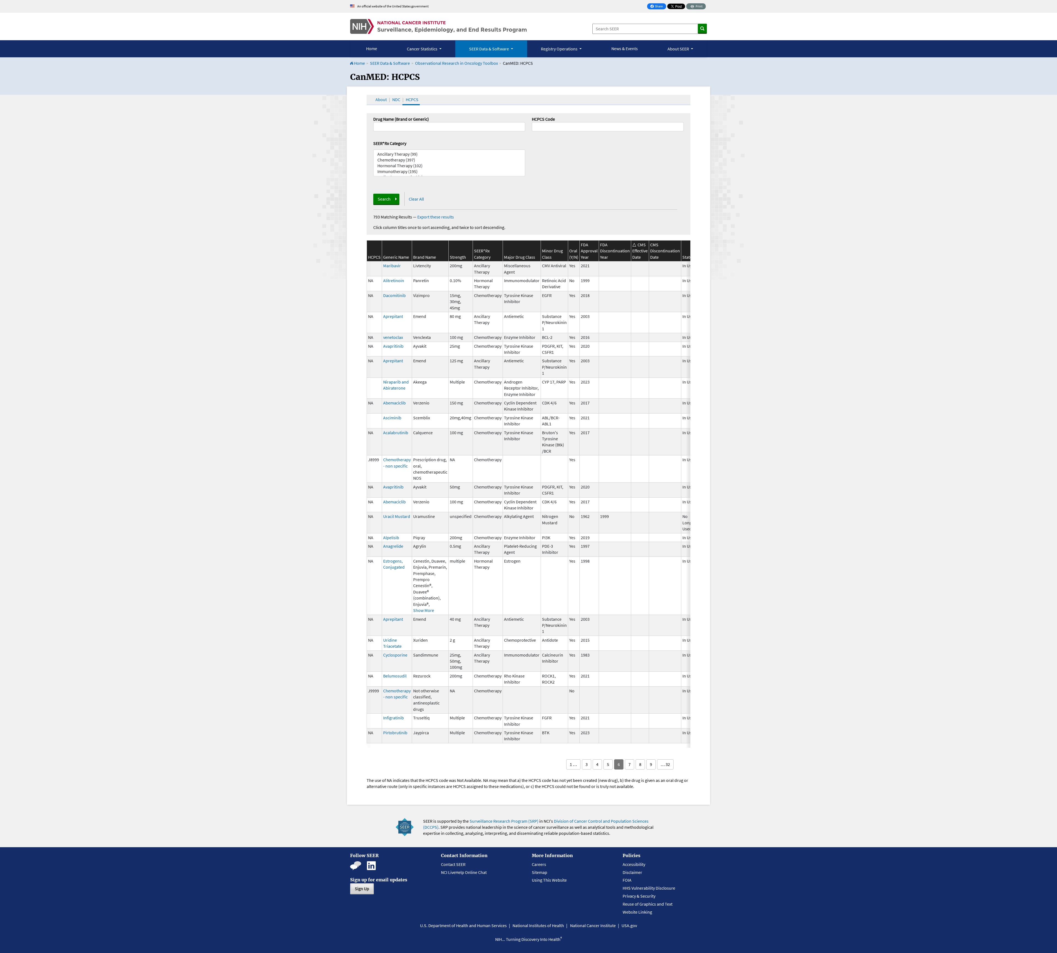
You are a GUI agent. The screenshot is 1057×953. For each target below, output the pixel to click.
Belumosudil (395, 676)
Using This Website (549, 880)
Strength (458, 257)
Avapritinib (393, 346)
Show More (423, 610)
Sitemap (539, 872)
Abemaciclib (394, 403)
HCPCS (412, 99)
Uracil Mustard (396, 516)
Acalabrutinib (395, 432)
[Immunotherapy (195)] (449, 171)
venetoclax (393, 337)
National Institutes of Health (538, 925)
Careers (539, 864)
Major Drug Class (519, 257)
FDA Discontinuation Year (615, 251)
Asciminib (392, 417)
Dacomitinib (394, 295)
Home (371, 48)
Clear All (416, 199)
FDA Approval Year (589, 251)
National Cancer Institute (593, 925)
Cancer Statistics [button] (422, 49)
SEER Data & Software (390, 63)
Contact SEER (453, 864)
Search (384, 199)
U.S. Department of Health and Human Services (463, 925)
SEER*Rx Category (389, 143)
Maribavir (392, 265)
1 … (573, 764)
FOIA (627, 880)
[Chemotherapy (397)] (449, 160)
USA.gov (629, 925)
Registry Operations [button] (559, 49)
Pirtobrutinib (395, 732)
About (381, 99)
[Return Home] (438, 26)
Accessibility (634, 864)
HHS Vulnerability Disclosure (649, 888)
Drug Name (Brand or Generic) (401, 119)
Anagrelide (393, 546)
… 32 (665, 764)
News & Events (624, 48)
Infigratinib (393, 717)
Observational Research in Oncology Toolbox (456, 63)
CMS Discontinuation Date (665, 251)
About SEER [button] (679, 49)
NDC (396, 99)
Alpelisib (391, 537)
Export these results (435, 217)
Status (688, 257)
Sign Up (362, 888)
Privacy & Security (639, 896)
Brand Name (424, 257)
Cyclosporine (395, 655)
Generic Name (396, 257)
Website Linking (637, 912)
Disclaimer (632, 872)
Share (658, 6)
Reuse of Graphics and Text (647, 904)
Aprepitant (393, 316)
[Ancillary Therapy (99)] (449, 154)
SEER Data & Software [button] (489, 49)
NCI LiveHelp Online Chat (464, 872)
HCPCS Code (543, 119)
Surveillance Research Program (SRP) (504, 821)
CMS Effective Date (640, 251)
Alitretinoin (393, 280)
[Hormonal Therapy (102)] (449, 166)
